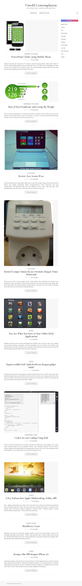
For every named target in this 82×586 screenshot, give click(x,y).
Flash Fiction (64, 33)
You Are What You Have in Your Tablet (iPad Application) (31, 335)
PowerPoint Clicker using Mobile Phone (31, 56)
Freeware (27, 53)
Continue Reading (31, 73)
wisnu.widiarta (36, 59)
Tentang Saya (33, 13)
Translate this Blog (44, 13)
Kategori (63, 42)
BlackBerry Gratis (31, 526)
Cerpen (63, 27)
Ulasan (36, 53)
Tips (32, 53)
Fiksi (62, 30)
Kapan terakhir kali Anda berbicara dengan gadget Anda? (31, 366)
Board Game (64, 24)
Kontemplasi (27, 103)
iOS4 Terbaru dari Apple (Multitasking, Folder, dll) (31, 498)
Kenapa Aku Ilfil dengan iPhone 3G (31, 554)
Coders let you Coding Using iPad (31, 437)
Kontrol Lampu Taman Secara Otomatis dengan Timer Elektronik (31, 273)
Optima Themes (17, 583)
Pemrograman (29, 434)
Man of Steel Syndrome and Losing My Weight (31, 106)
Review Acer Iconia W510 (31, 176)
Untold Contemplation (41, 5)
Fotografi (63, 36)
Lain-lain (29, 523)
